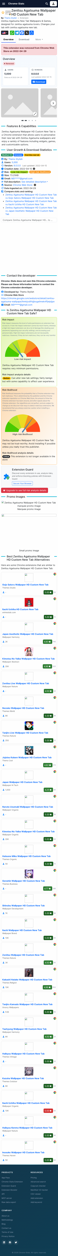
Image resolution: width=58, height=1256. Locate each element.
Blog (3, 1224)
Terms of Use (7, 1232)
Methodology (7, 1220)
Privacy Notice (8, 1236)
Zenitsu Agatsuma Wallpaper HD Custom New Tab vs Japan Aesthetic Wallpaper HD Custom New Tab (31, 210)
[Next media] (53, 103)
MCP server (7, 1198)
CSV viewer (36, 1194)
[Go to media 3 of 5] (29, 120)
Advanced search (38, 1182)
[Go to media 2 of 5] (25, 120)
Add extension (37, 1198)
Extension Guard (9, 1186)
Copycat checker (38, 1186)
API (3, 1194)
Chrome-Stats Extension (12, 1182)
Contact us (6, 1228)
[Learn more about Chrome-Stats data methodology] (35, 185)
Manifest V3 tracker (39, 1190)
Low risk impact (19, 172)
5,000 (15, 162)
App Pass (6, 1178)
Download (24, 39)
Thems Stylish (10, 18)
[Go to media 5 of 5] (35, 120)
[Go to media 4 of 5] (32, 120)
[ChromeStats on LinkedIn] (4, 1242)
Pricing (34, 1178)
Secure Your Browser (22, 483)
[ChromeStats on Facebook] (10, 1242)
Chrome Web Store (22, 185)
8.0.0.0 (17, 165)
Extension (24, 18)
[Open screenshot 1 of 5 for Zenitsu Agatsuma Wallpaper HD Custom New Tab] (19, 102)
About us (5, 1216)
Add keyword (36, 1202)
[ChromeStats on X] (15, 1242)
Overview (8, 39)
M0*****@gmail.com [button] (22, 178)
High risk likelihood (40, 172)
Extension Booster (9, 1190)
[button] (3, 3)
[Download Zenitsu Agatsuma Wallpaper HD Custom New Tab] (42, 76)
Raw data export (9, 1202)
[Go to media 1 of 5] (22, 120)
